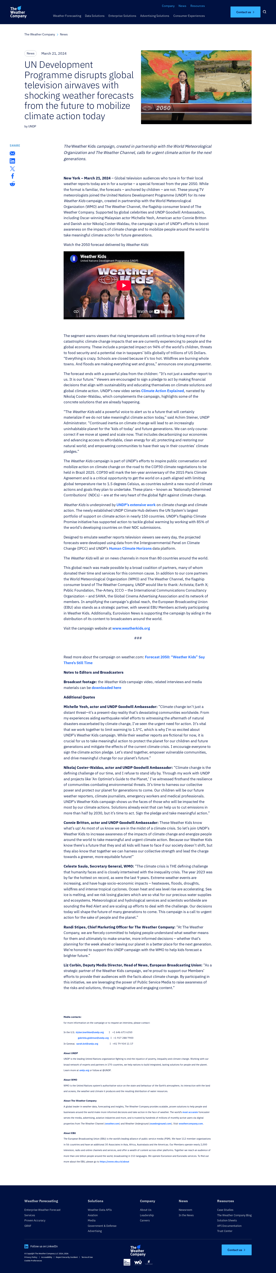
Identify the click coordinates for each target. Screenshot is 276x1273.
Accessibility (46, 1257)
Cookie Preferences (33, 1260)
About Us (145, 1209)
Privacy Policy (30, 1257)
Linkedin (26, 1246)
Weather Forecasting (67, 16)
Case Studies (225, 1209)
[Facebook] (12, 176)
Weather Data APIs (100, 1209)
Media (92, 1220)
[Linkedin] (12, 161)
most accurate (190, 1112)
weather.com (112, 1123)
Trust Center (224, 1231)
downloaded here (106, 687)
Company (168, 6)
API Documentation (229, 1225)
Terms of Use (87, 1257)
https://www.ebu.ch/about (114, 1161)
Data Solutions (95, 16)
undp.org (84, 1070)
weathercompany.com (191, 1123)
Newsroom (185, 1209)
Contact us (243, 12)
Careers (145, 1220)
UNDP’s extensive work (136, 504)
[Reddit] (12, 183)
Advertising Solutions (154, 16)
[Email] (12, 153)
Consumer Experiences (189, 16)
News (182, 6)
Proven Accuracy (34, 1220)
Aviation (93, 1215)
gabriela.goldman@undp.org (93, 1037)
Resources (197, 6)
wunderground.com (160, 1123)
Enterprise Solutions (122, 16)
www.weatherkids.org (131, 628)
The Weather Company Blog (234, 1215)
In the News (186, 1215)
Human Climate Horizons (130, 548)
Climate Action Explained (162, 390)
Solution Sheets (227, 1220)
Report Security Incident (67, 1257)
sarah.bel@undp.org (87, 1043)
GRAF (27, 1225)
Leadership (147, 1215)
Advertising (95, 1231)
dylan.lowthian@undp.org (90, 1032)
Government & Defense (102, 1225)
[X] (12, 168)
